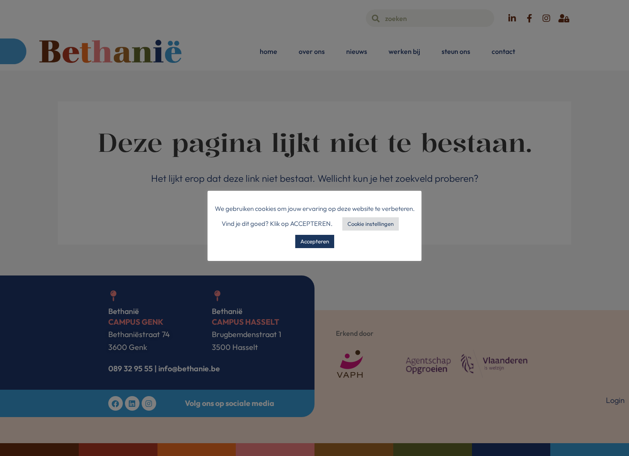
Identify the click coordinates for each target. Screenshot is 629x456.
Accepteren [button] (314, 241)
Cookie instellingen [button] (370, 223)
